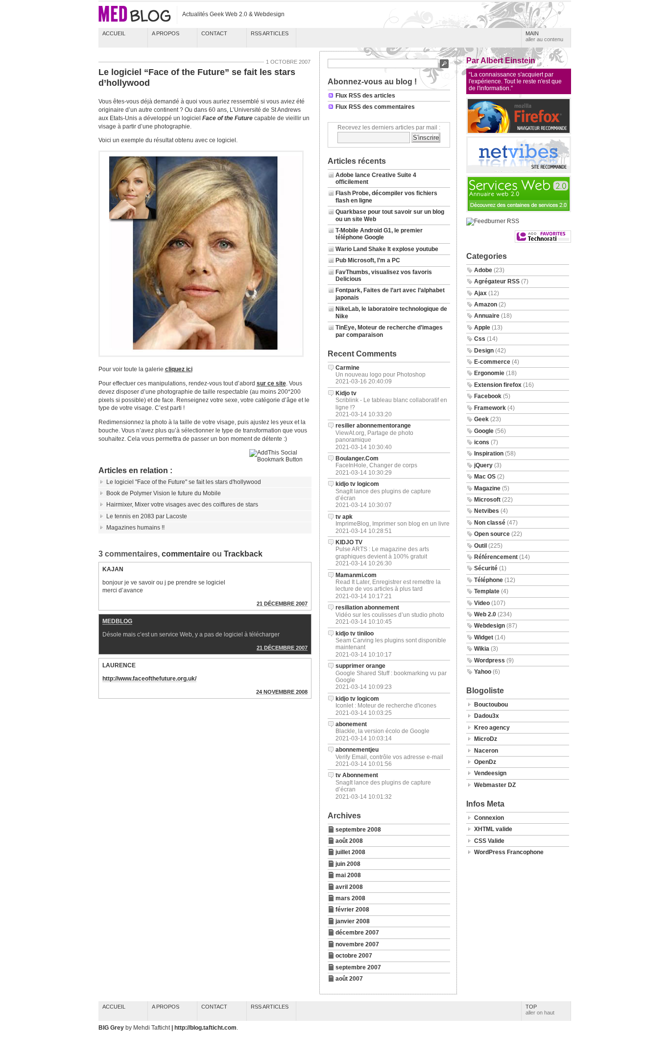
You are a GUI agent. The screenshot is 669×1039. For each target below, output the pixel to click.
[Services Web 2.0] (518, 210)
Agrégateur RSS (497, 281)
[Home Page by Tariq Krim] (518, 171)
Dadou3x (486, 715)
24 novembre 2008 (282, 692)
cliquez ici (178, 369)
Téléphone (488, 580)
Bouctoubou (491, 704)
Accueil (113, 33)
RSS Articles (269, 33)
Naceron (486, 750)
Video (482, 603)
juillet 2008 (350, 852)
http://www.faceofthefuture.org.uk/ (149, 678)
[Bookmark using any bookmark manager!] (280, 459)
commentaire (186, 554)
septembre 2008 (358, 829)
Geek (481, 419)
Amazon (485, 304)
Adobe (483, 270)
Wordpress (489, 660)
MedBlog (117, 621)
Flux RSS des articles (365, 95)
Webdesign (489, 625)
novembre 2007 (357, 944)
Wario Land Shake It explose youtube (386, 249)
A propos (165, 33)
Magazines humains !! (135, 527)
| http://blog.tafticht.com (204, 1027)
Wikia (481, 648)
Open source (492, 534)
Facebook (488, 396)
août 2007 (349, 978)
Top (540, 1009)
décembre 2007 (357, 932)
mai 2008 (348, 875)
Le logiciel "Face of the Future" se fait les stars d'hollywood (183, 482)
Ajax (480, 293)
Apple (482, 327)
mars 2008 (350, 898)
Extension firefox (498, 384)
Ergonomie (489, 373)
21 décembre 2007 (282, 604)
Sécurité (486, 568)
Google (484, 431)
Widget (483, 637)
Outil (480, 545)
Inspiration (488, 453)
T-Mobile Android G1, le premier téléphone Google (379, 234)
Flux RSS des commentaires (375, 106)
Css (479, 338)
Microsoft (487, 499)
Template (487, 591)
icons (481, 442)
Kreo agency (492, 727)
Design (484, 350)
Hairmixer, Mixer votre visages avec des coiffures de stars (182, 504)
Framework (490, 408)
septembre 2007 (358, 967)
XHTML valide (493, 829)
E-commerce (492, 361)
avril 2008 (349, 887)
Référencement (496, 557)
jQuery (483, 465)
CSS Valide (489, 840)
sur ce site (271, 383)
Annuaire (487, 315)
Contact (214, 33)
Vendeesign (490, 773)
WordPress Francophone (509, 852)
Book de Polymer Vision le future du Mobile (163, 493)
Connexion (489, 817)
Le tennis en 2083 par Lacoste (146, 516)
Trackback (243, 554)
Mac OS (485, 476)
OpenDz (485, 762)
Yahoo (482, 671)
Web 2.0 (485, 614)
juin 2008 (347, 864)
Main (544, 36)
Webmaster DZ (495, 785)
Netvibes (486, 510)
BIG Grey (111, 1027)
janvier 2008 (352, 921)
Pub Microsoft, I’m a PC (367, 260)
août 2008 (349, 840)
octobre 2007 (353, 955)
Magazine (487, 488)
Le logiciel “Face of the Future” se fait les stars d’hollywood (196, 77)
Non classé (489, 522)
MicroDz (485, 738)
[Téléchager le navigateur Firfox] (518, 132)
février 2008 (352, 909)
